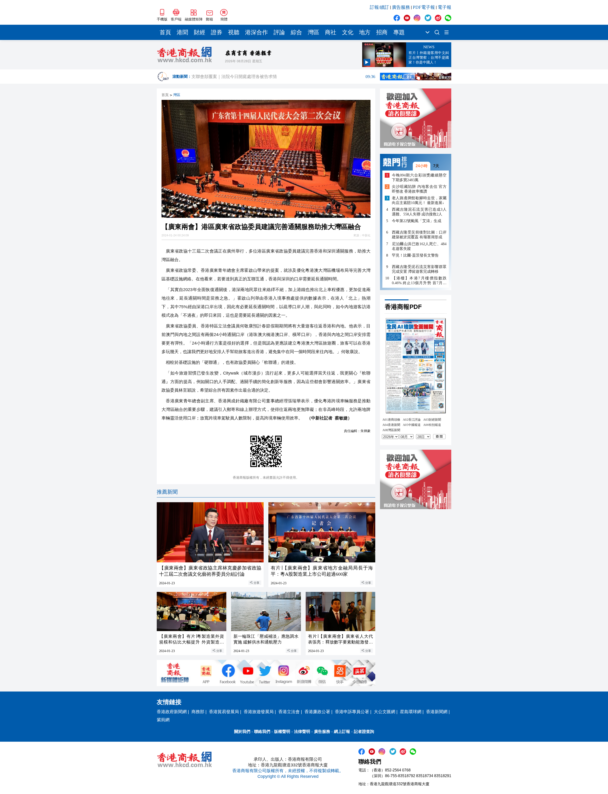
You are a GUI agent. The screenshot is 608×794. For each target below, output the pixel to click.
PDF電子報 (424, 7)
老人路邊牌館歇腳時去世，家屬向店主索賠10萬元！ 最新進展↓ (419, 200)
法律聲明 (302, 731)
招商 (382, 32)
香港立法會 (289, 711)
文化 (347, 32)
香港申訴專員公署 (352, 711)
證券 (216, 32)
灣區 (313, 32)
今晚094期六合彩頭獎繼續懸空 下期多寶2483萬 (419, 177)
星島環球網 (410, 711)
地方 (364, 32)
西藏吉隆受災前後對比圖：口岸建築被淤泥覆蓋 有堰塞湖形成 (419, 234)
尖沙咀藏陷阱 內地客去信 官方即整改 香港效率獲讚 (419, 189)
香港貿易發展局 (224, 711)
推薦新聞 (167, 492)
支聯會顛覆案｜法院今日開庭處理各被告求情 (283, 76)
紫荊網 (163, 719)
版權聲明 (282, 731)
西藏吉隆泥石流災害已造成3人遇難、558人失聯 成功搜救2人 (419, 211)
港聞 (182, 32)
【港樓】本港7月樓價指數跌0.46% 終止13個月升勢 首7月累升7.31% (419, 280)
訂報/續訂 (379, 7)
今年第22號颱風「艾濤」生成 (416, 221)
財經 (199, 32)
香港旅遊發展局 (259, 711)
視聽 (233, 32)
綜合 (296, 32)
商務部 (197, 711)
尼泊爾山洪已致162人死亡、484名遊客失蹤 (419, 246)
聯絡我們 (262, 731)
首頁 (165, 32)
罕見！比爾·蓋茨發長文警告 (415, 255)
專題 (399, 32)
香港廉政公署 (317, 711)
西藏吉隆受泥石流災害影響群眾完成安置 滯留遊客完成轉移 (419, 268)
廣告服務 (401, 7)
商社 (330, 32)
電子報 (444, 7)
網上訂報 (342, 731)
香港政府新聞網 (172, 711)
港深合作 (256, 32)
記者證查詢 (364, 731)
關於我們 (242, 731)
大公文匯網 (384, 711)
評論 (279, 32)
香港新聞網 (436, 711)
